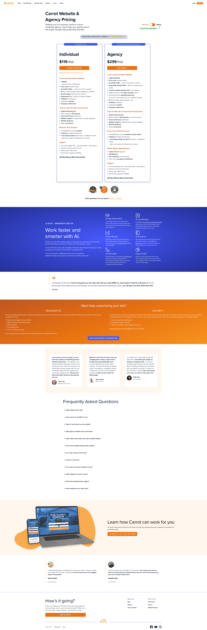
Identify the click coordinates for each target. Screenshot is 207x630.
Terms (64, 627)
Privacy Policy (57, 627)
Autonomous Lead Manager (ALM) (152, 222)
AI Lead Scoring (122, 243)
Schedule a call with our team (122, 534)
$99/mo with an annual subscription (72, 72)
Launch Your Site (74, 68)
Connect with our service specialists (121, 329)
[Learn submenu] (57, 3)
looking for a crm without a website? (103, 37)
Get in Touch (65, 615)
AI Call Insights (127, 256)
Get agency (122, 68)
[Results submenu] (50, 3)
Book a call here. (115, 198)
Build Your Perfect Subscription (103, 338)
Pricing (199, 3)
